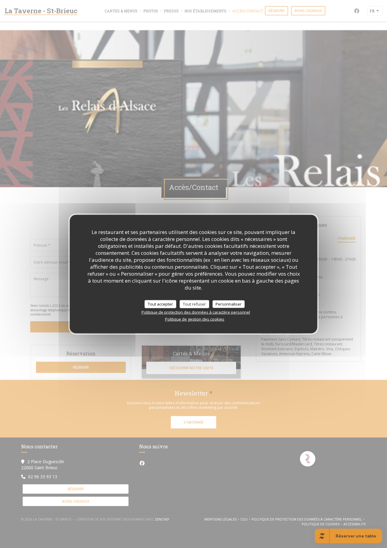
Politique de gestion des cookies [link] (194, 319)
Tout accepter (160, 303)
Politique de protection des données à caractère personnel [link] (195, 312)
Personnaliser (229, 303)
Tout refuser (194, 303)
